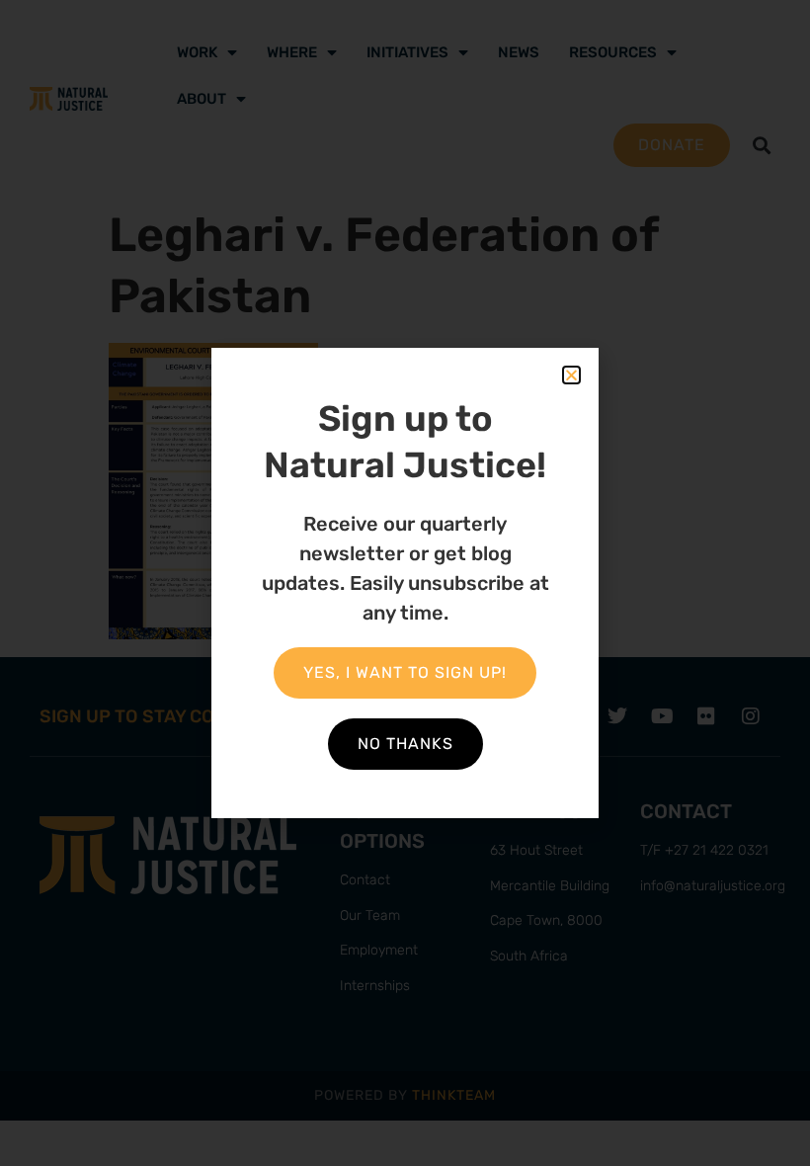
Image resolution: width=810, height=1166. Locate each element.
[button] (571, 375)
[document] (405, 583)
